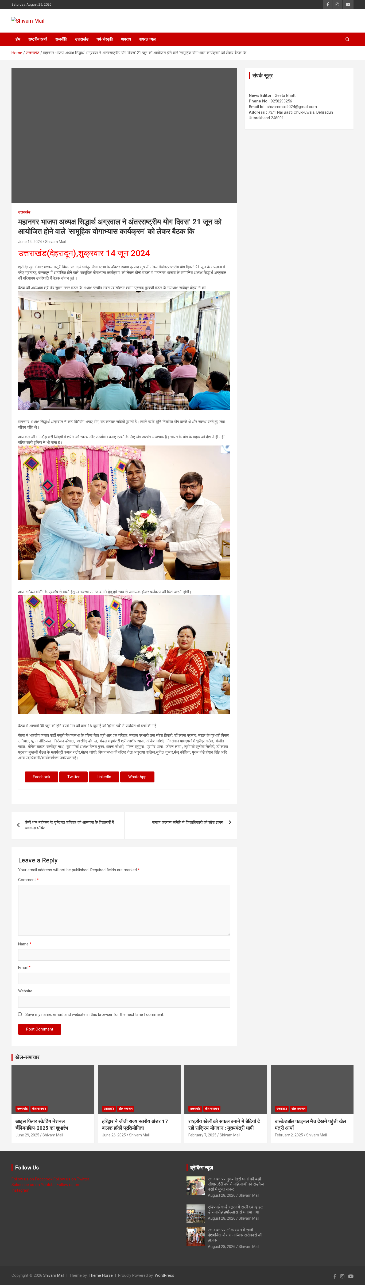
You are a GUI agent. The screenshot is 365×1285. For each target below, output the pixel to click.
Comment (28, 879)
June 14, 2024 (30, 242)
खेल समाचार (39, 1109)
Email (24, 967)
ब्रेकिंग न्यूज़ (201, 1167)
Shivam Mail (55, 242)
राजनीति (61, 39)
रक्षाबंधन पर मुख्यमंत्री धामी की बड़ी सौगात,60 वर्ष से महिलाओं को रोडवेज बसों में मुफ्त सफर (236, 1184)
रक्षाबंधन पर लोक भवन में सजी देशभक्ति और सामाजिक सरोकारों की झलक (235, 1235)
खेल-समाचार (27, 1057)
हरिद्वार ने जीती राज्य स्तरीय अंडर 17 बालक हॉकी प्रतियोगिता (135, 1124)
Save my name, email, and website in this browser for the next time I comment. (94, 1014)
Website (25, 991)
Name (25, 944)
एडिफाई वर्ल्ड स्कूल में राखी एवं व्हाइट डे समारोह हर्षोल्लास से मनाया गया (235, 1209)
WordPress (164, 1275)
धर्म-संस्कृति (104, 39)
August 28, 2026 (221, 1195)
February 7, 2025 (202, 1135)
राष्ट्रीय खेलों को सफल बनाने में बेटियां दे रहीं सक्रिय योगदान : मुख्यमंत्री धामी (224, 1124)
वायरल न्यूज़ (147, 39)
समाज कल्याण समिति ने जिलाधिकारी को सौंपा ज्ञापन (187, 822)
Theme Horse (101, 1275)
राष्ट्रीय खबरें (37, 39)
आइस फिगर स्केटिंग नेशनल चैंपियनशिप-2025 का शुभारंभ (41, 1124)
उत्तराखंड (81, 39)
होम (17, 39)
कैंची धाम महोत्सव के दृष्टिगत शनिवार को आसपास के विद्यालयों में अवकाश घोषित (69, 825)
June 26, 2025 (114, 1135)
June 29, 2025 (27, 1135)
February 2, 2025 (289, 1135)
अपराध (126, 39)
